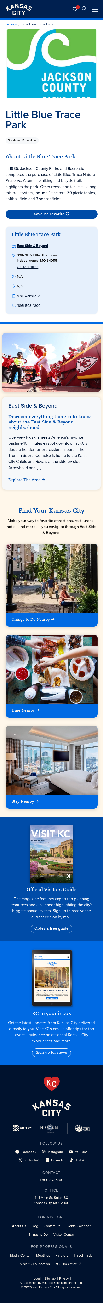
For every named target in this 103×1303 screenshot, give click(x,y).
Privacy (64, 1278)
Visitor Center (63, 1234)
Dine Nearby (23, 710)
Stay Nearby (23, 801)
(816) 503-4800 (28, 305)
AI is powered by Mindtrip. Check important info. (51, 1283)
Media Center (20, 1255)
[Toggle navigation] (95, 9)
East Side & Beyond (32, 245)
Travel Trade (83, 1255)
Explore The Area (25, 480)
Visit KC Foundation (35, 1264)
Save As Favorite (49, 214)
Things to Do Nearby (31, 620)
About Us (19, 1225)
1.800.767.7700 (51, 1179)
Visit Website (26, 296)
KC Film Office (66, 1264)
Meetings (43, 1255)
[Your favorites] (75, 9)
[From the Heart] (52, 1084)
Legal (37, 1278)
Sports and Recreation (22, 140)
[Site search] (84, 9)
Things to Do (38, 1234)
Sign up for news (51, 1052)
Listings (11, 24)
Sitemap (50, 1278)
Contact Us (52, 1225)
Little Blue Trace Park (37, 24)
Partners (61, 1255)
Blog (34, 1225)
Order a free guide (51, 929)
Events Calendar (78, 1225)
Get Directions (27, 266)
